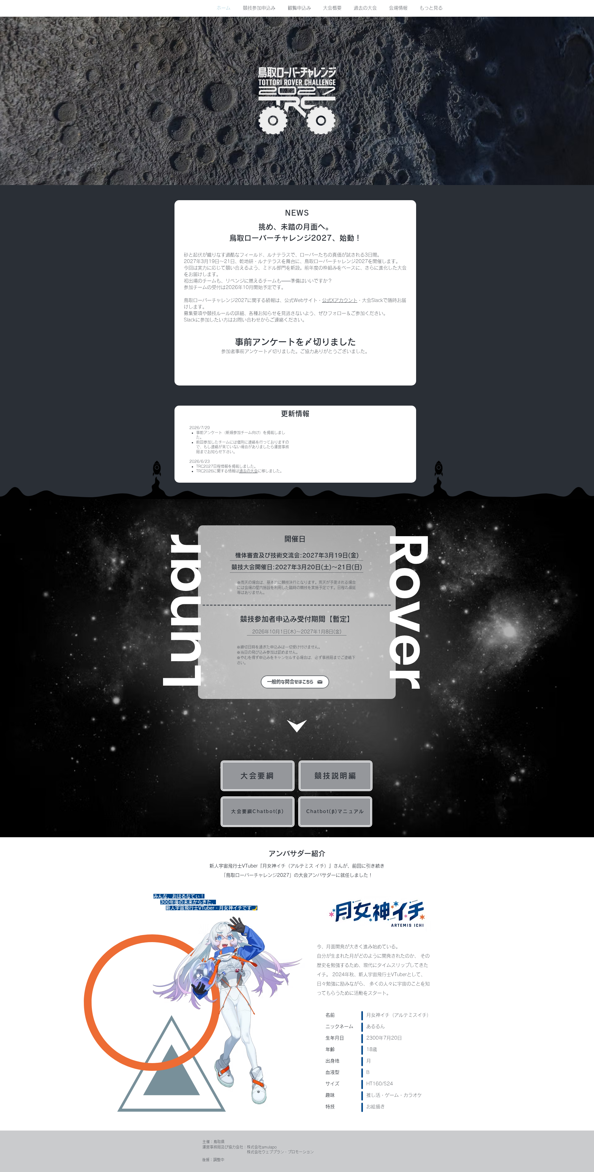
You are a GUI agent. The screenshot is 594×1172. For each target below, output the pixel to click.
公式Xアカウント (339, 300)
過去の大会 (248, 471)
